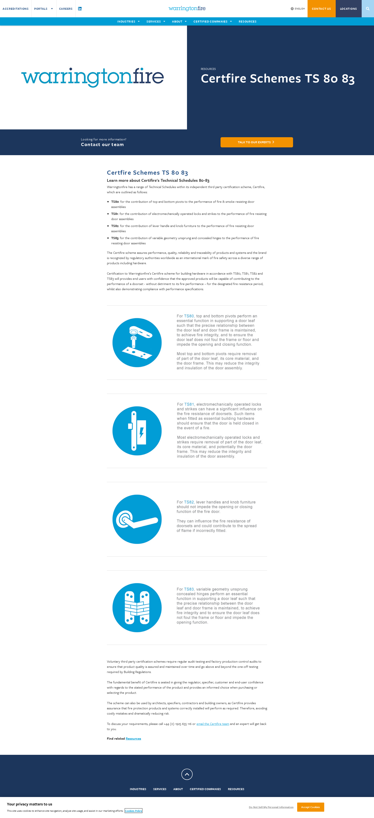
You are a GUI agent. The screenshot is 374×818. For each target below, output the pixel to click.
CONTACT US (321, 8)
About (178, 789)
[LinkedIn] (80, 8)
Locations (348, 8)
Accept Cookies (310, 807)
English (300, 8)
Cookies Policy (133, 811)
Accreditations (16, 8)
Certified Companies (205, 789)
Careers (66, 8)
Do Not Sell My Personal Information (271, 807)
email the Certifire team (213, 723)
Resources (236, 789)
